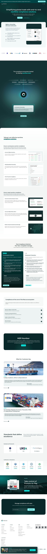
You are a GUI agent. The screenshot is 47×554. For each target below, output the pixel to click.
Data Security (12, 527)
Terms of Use (20, 527)
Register (32, 550)
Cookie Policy (20, 529)
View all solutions (4, 533)
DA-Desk (2, 526)
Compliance (11, 529)
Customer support (29, 527)
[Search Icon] (43, 3)
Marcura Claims (3, 530)
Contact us (28, 526)
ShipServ (2, 532)
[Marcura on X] (39, 549)
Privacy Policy (20, 526)
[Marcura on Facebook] (41, 549)
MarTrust (2, 529)
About (11, 526)
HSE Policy (20, 530)
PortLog (2, 527)
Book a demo (23, 116)
